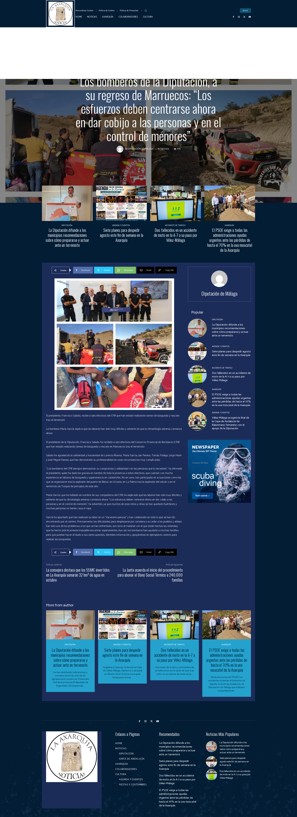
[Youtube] (250, 17)
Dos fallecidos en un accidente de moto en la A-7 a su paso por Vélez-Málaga (175, 235)
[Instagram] (239, 17)
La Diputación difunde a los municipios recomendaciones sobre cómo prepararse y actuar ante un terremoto (67, 237)
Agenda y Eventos (121, 225)
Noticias (139, 71)
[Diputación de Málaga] (121, 149)
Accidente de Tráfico (175, 225)
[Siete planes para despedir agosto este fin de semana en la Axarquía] (121, 203)
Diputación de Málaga (141, 149)
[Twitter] (244, 17)
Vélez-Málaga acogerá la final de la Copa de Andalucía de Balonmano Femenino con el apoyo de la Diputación (230, 423)
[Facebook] (233, 17)
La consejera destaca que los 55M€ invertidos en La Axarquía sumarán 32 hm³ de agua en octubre (78, 575)
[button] (145, 10)
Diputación (156, 71)
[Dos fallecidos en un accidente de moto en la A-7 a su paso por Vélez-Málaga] (175, 203)
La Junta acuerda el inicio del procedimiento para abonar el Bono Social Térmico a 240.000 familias (150, 575)
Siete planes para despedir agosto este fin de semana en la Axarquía (121, 235)
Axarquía (229, 225)
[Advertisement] (148, 53)
